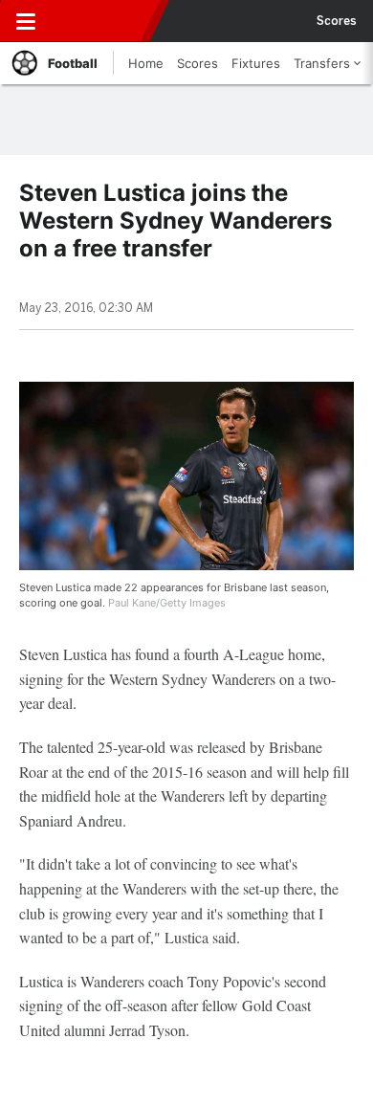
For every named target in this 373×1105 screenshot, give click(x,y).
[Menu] (26, 21)
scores (337, 21)
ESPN (102, 21)
